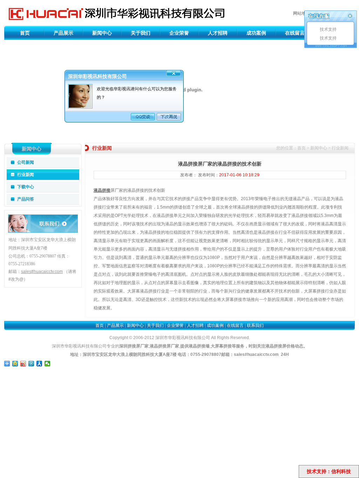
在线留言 (295, 33)
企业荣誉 (179, 33)
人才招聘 (218, 33)
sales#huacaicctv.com (256, 354)
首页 (25, 33)
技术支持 (328, 29)
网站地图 (301, 13)
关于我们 (140, 33)
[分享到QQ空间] (15, 363)
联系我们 (255, 325)
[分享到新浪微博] (23, 363)
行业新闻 (25, 174)
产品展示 (63, 33)
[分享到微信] (47, 363)
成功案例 (256, 33)
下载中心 (25, 186)
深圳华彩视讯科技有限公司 (115, 13)
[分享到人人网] (39, 363)
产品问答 (25, 199)
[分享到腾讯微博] (31, 363)
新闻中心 (102, 33)
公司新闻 (25, 162)
